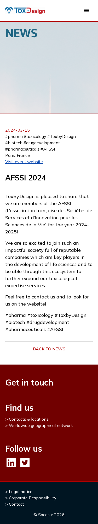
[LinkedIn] (11, 463)
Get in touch (29, 382)
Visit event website (24, 161)
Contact (16, 504)
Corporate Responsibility (32, 497)
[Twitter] (25, 463)
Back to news (49, 348)
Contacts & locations (29, 419)
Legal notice (20, 491)
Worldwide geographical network (41, 425)
